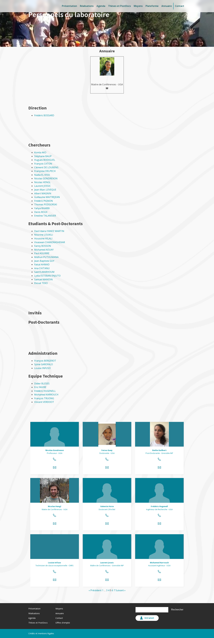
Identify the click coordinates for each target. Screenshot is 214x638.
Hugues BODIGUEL (44, 159)
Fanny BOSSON (42, 245)
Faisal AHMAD (41, 264)
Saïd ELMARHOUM (44, 272)
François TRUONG (44, 398)
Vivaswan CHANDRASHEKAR (49, 242)
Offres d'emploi (62, 622)
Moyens (138, 6)
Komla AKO (40, 152)
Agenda (101, 6)
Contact (179, 6)
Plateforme (152, 6)
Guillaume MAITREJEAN (47, 197)
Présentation (69, 6)
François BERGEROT (45, 360)
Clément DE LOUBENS (46, 167)
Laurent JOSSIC (42, 185)
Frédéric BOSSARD (44, 115)
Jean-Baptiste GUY (44, 260)
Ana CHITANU (42, 268)
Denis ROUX (40, 212)
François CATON (43, 163)
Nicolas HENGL (42, 182)
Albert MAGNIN (42, 193)
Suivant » (120, 590)
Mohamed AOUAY (44, 249)
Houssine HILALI (43, 238)
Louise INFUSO (42, 368)
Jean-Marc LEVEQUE (45, 189)
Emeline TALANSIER (45, 215)
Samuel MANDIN (43, 279)
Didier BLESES (41, 383)
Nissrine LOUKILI (43, 234)
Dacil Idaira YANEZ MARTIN (49, 231)
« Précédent (95, 590)
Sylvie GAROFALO (43, 364)
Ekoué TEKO (41, 283)
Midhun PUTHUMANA (46, 257)
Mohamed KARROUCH (46, 394)
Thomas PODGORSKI (45, 204)
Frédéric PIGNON (43, 200)
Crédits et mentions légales (41, 633)
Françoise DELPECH (45, 171)
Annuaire (166, 6)
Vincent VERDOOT (44, 402)
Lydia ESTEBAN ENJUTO (47, 275)
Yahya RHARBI (42, 208)
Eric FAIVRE (40, 387)
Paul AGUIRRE (41, 253)
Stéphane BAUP (43, 156)
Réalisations (87, 6)
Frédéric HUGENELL (45, 391)
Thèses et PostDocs (119, 6)
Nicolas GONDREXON (46, 178)
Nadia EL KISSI (42, 174)
